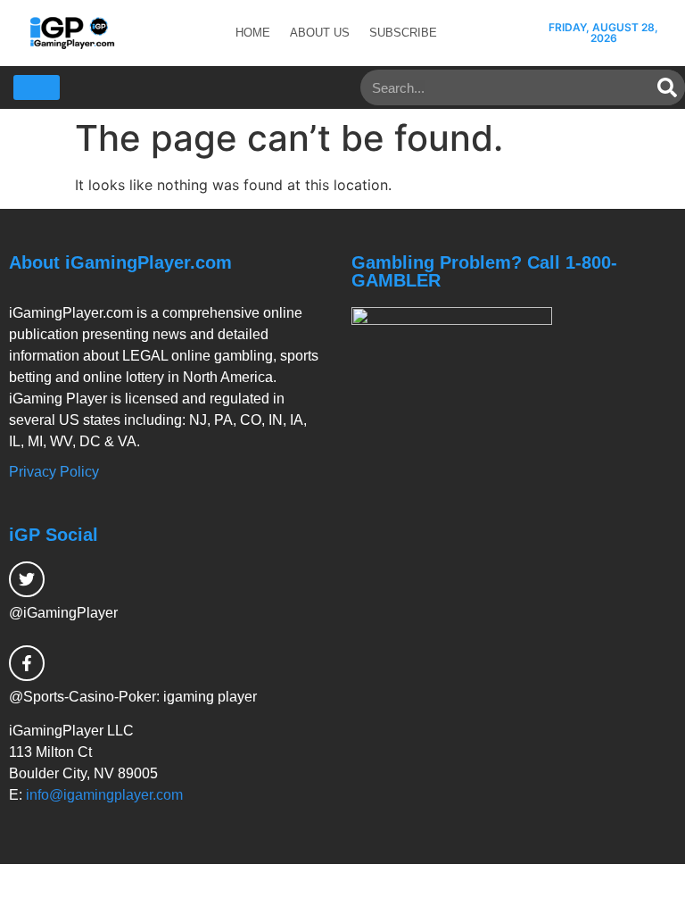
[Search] (667, 87)
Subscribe (403, 32)
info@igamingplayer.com (104, 794)
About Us (320, 32)
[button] (36, 87)
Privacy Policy (54, 471)
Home (252, 32)
